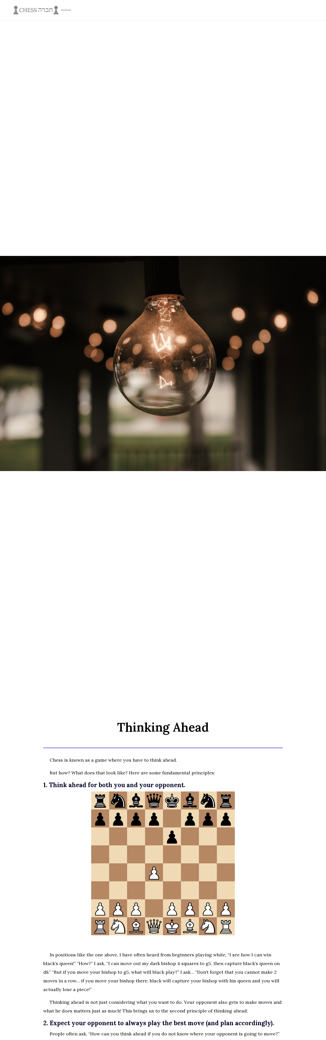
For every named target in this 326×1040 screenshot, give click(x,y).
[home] (160, 10)
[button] (313, 10)
